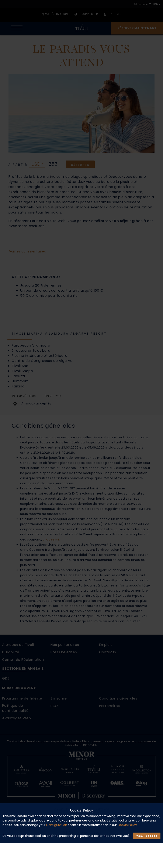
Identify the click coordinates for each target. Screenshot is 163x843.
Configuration (56, 825)
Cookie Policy (127, 825)
